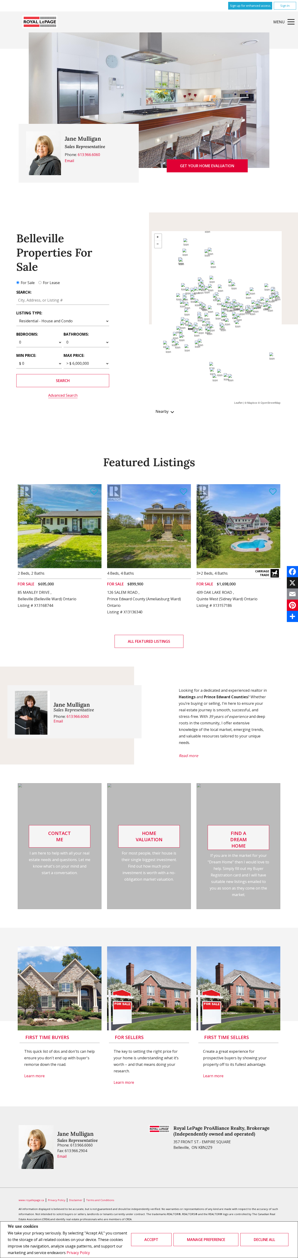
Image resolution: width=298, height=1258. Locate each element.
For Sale (28, 282)
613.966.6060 (89, 154)
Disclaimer (76, 1200)
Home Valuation (149, 836)
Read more (188, 755)
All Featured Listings (149, 641)
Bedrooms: (27, 334)
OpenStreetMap (271, 402)
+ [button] (158, 237)
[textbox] (62, 300)
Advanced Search (63, 395)
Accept (151, 1239)
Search (63, 380)
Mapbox (252, 402)
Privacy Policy (78, 1252)
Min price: (26, 355)
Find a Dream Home (238, 839)
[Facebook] (292, 571)
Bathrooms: (76, 334)
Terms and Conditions (100, 1200)
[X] (292, 582)
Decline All (264, 1239)
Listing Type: (29, 313)
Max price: (74, 355)
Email (69, 160)
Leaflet (238, 402)
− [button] (158, 244)
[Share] (292, 616)
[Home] (39, 21)
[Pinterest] (292, 605)
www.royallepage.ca (31, 1200)
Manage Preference (206, 1239)
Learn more (34, 1075)
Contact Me (59, 836)
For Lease (51, 282)
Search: (23, 292)
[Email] (292, 594)
